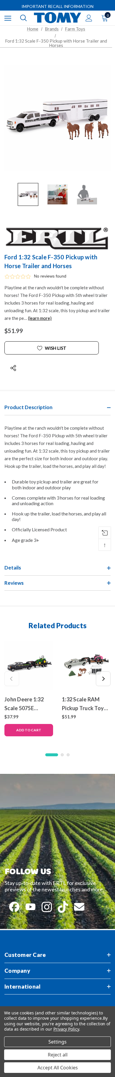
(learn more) (40, 318)
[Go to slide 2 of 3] (62, 754)
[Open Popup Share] (13, 367)
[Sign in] (89, 18)
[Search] (23, 17)
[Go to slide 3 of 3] (68, 754)
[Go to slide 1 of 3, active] (51, 754)
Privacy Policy (66, 1029)
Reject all (58, 1054)
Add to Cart (28, 730)
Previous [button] (11, 678)
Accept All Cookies (57, 1067)
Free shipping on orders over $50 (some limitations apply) (57, 6)
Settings (57, 1042)
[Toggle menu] (7, 18)
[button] (57, 276)
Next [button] (103, 678)
